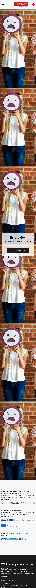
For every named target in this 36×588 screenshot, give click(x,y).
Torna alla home (15, 250)
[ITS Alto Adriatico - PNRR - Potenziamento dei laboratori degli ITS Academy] (18, 539)
